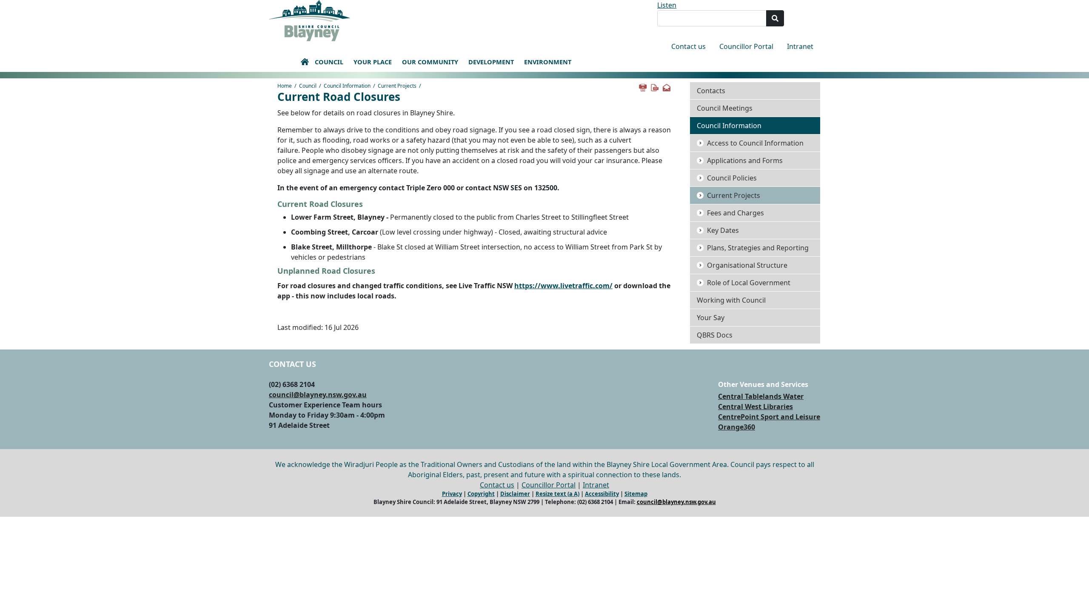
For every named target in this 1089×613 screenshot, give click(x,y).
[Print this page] (642, 87)
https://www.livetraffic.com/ (563, 285)
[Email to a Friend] (666, 87)
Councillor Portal (746, 46)
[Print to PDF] (654, 87)
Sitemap (635, 494)
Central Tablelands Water (761, 396)
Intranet (800, 46)
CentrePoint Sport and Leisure (769, 416)
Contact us (688, 46)
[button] (304, 62)
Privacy (452, 494)
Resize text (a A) (557, 494)
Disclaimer (515, 494)
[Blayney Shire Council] (309, 20)
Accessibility (602, 494)
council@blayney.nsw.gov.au (318, 394)
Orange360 (736, 427)
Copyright (481, 494)
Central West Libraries (755, 406)
